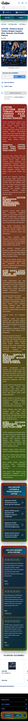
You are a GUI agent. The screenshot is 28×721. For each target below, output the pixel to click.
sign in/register (19, 97)
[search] (14, 7)
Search (3, 7)
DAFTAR (7, 17)
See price (4, 680)
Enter (19, 76)
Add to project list (15, 93)
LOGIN (21, 17)
